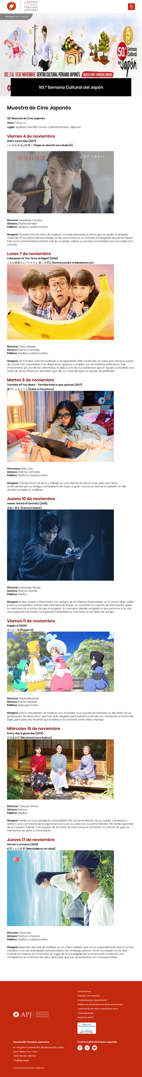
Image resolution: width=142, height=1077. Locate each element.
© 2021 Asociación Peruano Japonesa (28, 1068)
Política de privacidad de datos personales (100, 1004)
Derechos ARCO (85, 1017)
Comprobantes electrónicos (92, 1000)
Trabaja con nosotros (88, 995)
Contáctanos (84, 991)
